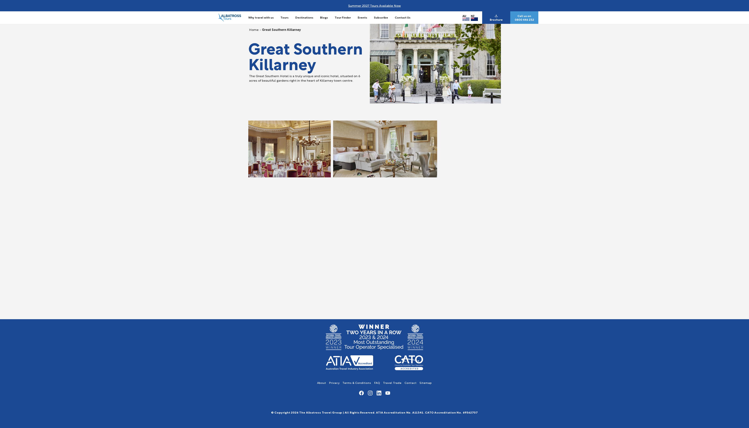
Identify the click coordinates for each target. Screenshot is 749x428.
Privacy (334, 383)
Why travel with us (261, 17)
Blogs (324, 17)
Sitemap (426, 383)
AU (464, 15)
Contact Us (402, 17)
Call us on (524, 15)
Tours (284, 17)
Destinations (304, 17)
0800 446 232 (524, 19)
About (321, 383)
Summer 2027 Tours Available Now (374, 5)
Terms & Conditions (357, 383)
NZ (473, 15)
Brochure (496, 19)
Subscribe (381, 17)
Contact (411, 383)
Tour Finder (343, 17)
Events (362, 17)
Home (254, 29)
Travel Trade (392, 383)
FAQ (377, 383)
